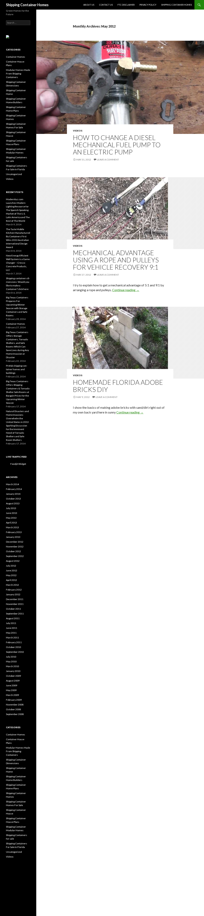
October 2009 (13, 675)
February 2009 (14, 699)
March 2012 (12, 584)
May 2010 (11, 661)
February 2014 (14, 489)
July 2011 (11, 623)
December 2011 (14, 599)
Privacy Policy (147, 4)
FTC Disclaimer (126, 4)
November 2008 (15, 704)
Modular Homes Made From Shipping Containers (18, 73)
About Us (88, 4)
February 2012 (14, 589)
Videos (77, 130)
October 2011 (13, 608)
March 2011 (12, 637)
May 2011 (11, 632)
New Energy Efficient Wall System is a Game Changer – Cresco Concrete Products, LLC (18, 262)
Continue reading (125, 290)
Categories (13, 49)
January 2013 (13, 536)
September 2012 (15, 556)
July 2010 (11, 656)
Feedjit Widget (18, 463)
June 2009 (11, 685)
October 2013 (13, 498)
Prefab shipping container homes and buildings (16, 369)
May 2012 (11, 575)
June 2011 (11, 627)
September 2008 (15, 714)
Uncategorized (14, 174)
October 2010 (13, 647)
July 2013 (11, 508)
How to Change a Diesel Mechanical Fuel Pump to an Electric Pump (117, 145)
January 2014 (13, 493)
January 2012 (13, 594)
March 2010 (12, 666)
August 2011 (13, 618)
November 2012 (15, 546)
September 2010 (15, 651)
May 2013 (11, 517)
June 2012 (11, 570)
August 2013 (13, 503)
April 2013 (11, 522)
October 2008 (13, 709)
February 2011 (14, 642)
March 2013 (12, 527)
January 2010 (13, 671)
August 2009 (13, 680)
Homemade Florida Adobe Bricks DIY (118, 385)
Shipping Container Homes (27, 5)
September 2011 (15, 613)
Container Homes (15, 56)
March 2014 (12, 484)
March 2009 (12, 694)
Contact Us (106, 4)
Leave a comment (108, 159)
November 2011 (15, 603)
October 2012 (13, 551)
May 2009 (11, 690)
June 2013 (11, 512)
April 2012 (11, 580)
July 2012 (11, 565)
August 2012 (13, 560)
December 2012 (14, 541)
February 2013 (14, 532)
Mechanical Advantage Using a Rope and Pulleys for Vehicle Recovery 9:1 (116, 260)
